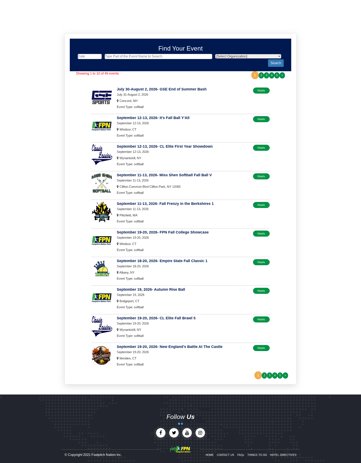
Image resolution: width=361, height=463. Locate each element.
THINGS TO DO (257, 455)
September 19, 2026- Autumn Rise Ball (151, 289)
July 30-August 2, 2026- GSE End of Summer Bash (162, 89)
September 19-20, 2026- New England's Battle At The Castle (169, 347)
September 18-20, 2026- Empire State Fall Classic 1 (162, 261)
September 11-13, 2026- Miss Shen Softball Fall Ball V (164, 175)
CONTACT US (225, 455)
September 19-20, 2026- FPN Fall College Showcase (163, 232)
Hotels (261, 90)
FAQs (240, 455)
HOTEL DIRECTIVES (283, 455)
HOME (210, 455)
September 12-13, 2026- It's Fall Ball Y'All (153, 118)
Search (276, 63)
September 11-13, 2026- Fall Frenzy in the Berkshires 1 (165, 204)
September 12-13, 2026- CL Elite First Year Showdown (165, 146)
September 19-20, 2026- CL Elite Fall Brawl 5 (156, 318)
